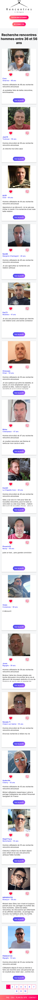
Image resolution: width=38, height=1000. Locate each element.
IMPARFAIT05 (8, 897)
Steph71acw (7, 839)
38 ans (15, 607)
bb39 (5, 195)
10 (25, 991)
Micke (5, 429)
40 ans (23, 256)
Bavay (5, 548)
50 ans (11, 373)
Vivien (5, 605)
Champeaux (7, 431)
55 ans (20, 724)
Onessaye (6, 371)
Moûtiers (6, 314)
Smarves (6, 80)
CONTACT (32, 997)
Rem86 (5, 254)
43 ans (12, 782)
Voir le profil (19, 100)
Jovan (5, 663)
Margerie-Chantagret (11, 256)
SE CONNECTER (19, 24)
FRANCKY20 (7, 956)
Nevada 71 (7, 722)
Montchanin (7, 841)
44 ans (10, 197)
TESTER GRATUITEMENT (19, 17)
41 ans (13, 314)
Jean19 (5, 137)
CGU (12, 997)
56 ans (13, 139)
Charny (5, 782)
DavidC (5, 488)
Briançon (6, 899)
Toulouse (6, 139)
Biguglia (6, 665)
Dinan (5, 373)
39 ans (13, 665)
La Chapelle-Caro (9, 490)
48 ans (13, 80)
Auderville (6, 780)
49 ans (11, 548)
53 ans (13, 958)
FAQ (7, 997)
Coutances (7, 607)
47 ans (15, 431)
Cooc (5, 78)
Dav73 (5, 312)
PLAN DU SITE (21, 997)
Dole (4, 197)
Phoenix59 (7, 546)
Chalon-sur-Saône (9, 724)
